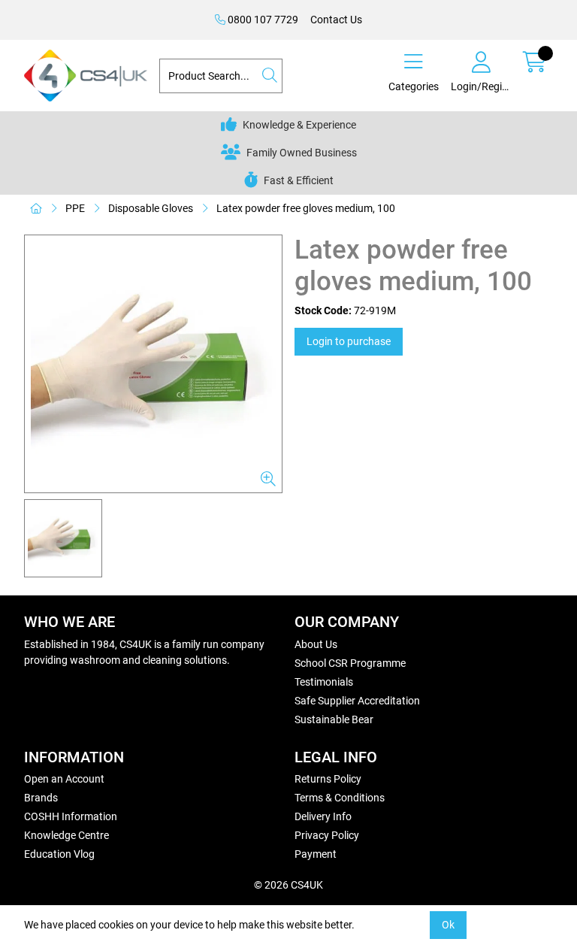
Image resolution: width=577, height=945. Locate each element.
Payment (316, 854)
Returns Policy (328, 779)
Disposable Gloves (150, 208)
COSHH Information (70, 816)
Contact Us (336, 20)
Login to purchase (349, 341)
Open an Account (64, 779)
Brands (41, 798)
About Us (316, 644)
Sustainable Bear (334, 719)
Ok (448, 925)
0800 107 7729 (261, 20)
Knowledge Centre (66, 835)
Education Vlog (59, 854)
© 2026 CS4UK (288, 885)
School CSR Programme (350, 663)
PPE (75, 208)
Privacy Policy (327, 835)
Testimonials (324, 682)
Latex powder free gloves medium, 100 (305, 208)
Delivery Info (323, 816)
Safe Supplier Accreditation (357, 701)
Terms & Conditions (340, 798)
